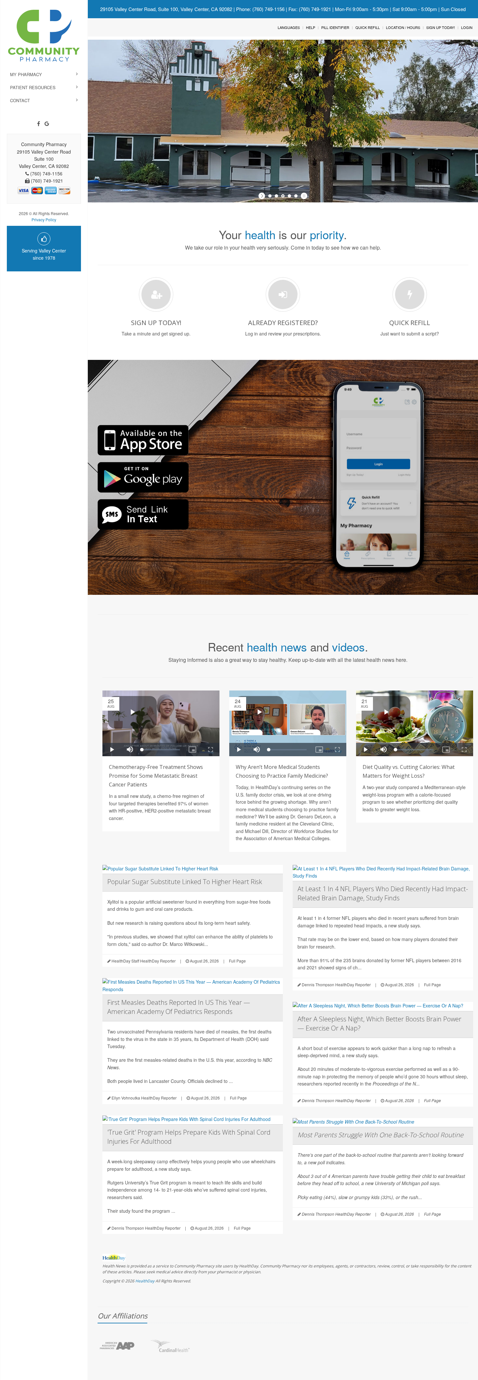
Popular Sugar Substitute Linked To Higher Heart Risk (184, 881)
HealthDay (144, 1281)
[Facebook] (38, 123)
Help (310, 27)
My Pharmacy (26, 74)
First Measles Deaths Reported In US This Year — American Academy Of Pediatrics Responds (178, 1007)
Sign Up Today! (440, 27)
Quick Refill (367, 27)
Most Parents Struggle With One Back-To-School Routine (380, 1134)
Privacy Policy (44, 219)
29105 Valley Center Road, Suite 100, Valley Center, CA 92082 (166, 9)
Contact (20, 100)
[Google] (47, 123)
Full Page (237, 960)
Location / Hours (403, 27)
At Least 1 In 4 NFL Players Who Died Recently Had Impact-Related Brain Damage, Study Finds (383, 893)
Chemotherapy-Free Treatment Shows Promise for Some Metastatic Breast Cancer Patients (156, 775)
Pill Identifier (335, 27)
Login (466, 27)
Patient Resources (33, 87)
